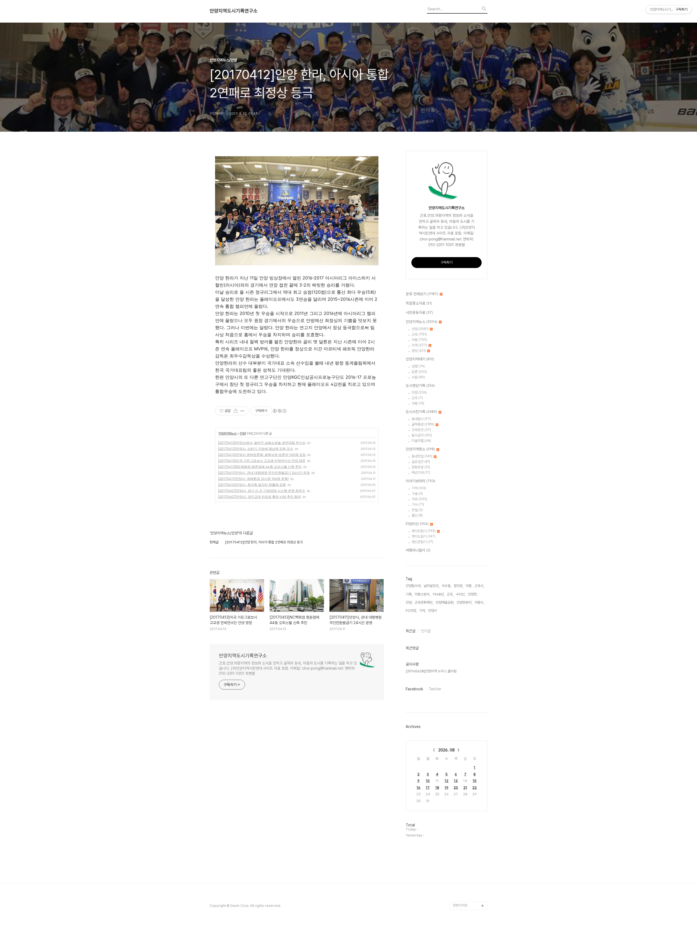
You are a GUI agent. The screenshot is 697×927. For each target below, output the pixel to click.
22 (474, 787)
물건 (417, 515)
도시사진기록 (421, 412)
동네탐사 (421, 419)
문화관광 (421, 467)
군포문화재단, (424, 602)
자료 (419, 499)
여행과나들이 (418, 550)
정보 (419, 351)
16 (418, 787)
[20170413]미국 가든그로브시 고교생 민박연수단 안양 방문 (261, 461)
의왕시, (479, 602)
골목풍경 (423, 424)
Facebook (414, 689)
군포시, (479, 586)
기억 (419, 488)
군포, (450, 594)
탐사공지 (422, 435)
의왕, (469, 586)
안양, (409, 602)
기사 (418, 504)
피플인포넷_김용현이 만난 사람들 (469, 875)
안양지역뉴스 (228, 433)
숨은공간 (421, 462)
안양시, (433, 611)
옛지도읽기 (423, 536)
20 (456, 787)
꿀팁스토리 (460, 897)
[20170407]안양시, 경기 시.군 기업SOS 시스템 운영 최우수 (261, 491)
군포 (419, 334)
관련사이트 (460, 905)
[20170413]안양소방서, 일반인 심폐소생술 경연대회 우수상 (261, 443)
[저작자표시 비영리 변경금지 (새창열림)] (279, 411)
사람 (418, 377)
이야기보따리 (420, 481)
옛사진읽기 (424, 531)
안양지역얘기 (420, 359)
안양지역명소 (420, 449)
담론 (419, 372)
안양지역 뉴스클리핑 (467, 888)
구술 (417, 494)
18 (437, 787)
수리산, (461, 594)
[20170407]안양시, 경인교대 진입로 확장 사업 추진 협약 (259, 497)
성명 (418, 366)
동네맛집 (422, 456)
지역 (419, 345)
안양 (243, 433)
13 (456, 781)
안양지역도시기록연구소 (234, 11)
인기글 (426, 631)
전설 (417, 510)
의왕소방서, (422, 594)
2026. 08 (446, 750)
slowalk (459, 862)
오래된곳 (421, 430)
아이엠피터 (460, 853)
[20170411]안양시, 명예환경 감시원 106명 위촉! (253, 479)
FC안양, (411, 611)
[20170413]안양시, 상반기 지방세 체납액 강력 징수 (255, 449)
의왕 (419, 340)
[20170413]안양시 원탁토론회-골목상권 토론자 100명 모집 (262, 455)
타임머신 (417, 524)
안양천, (473, 594)
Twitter (435, 689)
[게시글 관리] (242, 411)
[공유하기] (235, 411)
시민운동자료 (419, 312)
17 (428, 787)
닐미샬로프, (431, 586)
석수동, (446, 586)
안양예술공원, (445, 602)
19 (446, 787)
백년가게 (421, 473)
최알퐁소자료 (419, 303)
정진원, (458, 586)
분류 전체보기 (422, 294)
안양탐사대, (413, 586)
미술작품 (421, 441)
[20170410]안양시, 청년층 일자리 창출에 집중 (252, 485)
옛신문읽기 (422, 542)
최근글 (410, 631)
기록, (409, 594)
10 (428, 781)
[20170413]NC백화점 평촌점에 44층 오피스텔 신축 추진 (260, 467)
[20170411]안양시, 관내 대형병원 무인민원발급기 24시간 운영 (264, 473)
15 (474, 781)
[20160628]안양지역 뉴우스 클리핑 (431, 671)
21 (465, 787)
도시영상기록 (420, 385)
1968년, (439, 594)
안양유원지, (464, 602)
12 (446, 781)
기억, (422, 611)
